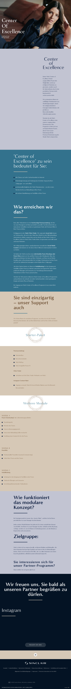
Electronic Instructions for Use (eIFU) (47, 671)
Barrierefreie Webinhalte (24, 668)
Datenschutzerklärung (37, 668)
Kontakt (5, 668)
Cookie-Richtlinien (13, 668)
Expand (66, 687)
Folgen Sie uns (35, 645)
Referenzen (46, 668)
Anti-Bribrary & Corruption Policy (58, 668)
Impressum (34, 671)
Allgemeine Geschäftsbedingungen (23, 671)
